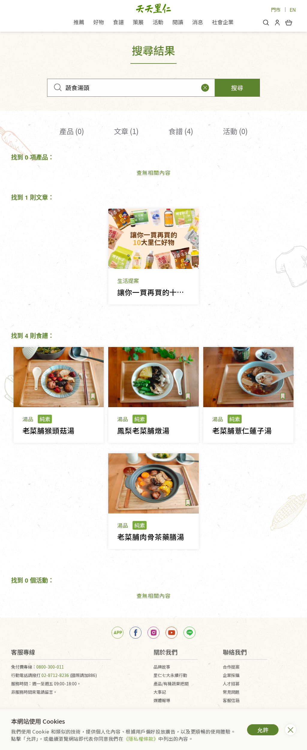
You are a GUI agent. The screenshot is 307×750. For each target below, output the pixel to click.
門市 (276, 9)
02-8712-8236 (55, 675)
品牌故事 (162, 667)
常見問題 (231, 692)
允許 (263, 730)
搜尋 (237, 87)
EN (293, 9)
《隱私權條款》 (141, 738)
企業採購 (231, 675)
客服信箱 (231, 700)
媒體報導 (162, 700)
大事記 (160, 692)
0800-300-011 (50, 667)
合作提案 (231, 667)
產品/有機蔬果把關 (171, 684)
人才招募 (231, 684)
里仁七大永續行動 (170, 675)
